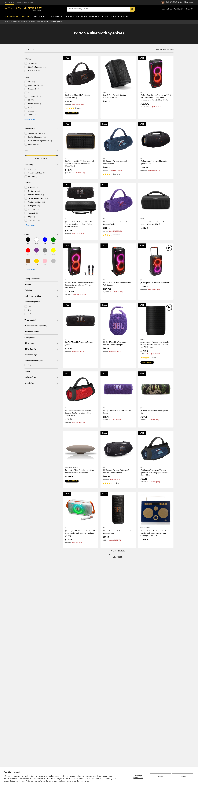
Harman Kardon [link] (35, 96)
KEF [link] (30, 107)
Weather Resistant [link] (36, 202)
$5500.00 (44, 159)
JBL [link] (31, 100)
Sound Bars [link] (33, 144)
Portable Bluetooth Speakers (53, 21)
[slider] (25, 156)
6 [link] (29, 314)
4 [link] (29, 310)
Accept (160, 777)
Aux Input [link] (33, 213)
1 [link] (29, 307)
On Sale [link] (32, 64)
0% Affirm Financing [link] (37, 67)
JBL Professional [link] (35, 104)
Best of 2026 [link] (34, 71)
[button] (189, 9)
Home (6, 21)
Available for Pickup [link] (36, 173)
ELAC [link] (31, 93)
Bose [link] (31, 82)
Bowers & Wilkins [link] (35, 85)
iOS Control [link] (34, 191)
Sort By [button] (159, 50)
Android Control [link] (36, 195)
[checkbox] (26, 63)
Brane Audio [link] (33, 89)
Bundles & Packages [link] (37, 137)
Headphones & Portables (19, 21)
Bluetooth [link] (33, 187)
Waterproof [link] (34, 206)
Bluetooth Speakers (35, 21)
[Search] (132, 9)
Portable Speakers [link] (36, 133)
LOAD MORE (118, 557)
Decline (183, 777)
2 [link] (29, 365)
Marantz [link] (32, 111)
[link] (28, 240)
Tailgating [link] (33, 209)
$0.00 (37, 159)
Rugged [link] (32, 217)
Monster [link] (32, 115)
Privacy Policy (83, 781)
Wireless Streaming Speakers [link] (40, 141)
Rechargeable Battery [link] (38, 198)
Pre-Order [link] (32, 177)
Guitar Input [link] (34, 220)
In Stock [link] (32, 169)
